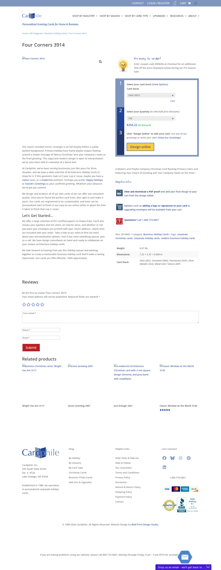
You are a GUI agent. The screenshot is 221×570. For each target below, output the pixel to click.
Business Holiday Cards (56, 33)
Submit (31, 347)
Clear (172, 101)
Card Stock (133, 88)
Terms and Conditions (127, 472)
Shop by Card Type (136, 15)
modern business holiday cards (178, 238)
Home (25, 33)
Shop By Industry (83, 15)
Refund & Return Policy (128, 487)
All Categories (36, 33)
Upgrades (159, 15)
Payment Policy (123, 497)
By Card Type (76, 468)
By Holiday (74, 458)
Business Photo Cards (80, 477)
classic (25, 179)
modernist (47, 179)
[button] (100, 62)
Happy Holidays (94, 179)
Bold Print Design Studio (145, 524)
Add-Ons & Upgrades (80, 482)
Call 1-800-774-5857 (148, 219)
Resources (176, 15)
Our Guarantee (123, 468)
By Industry (75, 463)
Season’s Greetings (35, 183)
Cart (183, 3)
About (192, 15)
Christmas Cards (78, 472)
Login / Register (158, 3)
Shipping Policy (123, 492)
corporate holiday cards (147, 238)
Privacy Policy (122, 477)
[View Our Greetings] (169, 137)
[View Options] (160, 84)
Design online (140, 147)
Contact (138, 3)
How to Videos (123, 463)
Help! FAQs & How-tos (127, 458)
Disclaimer (121, 482)
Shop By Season (110, 15)
